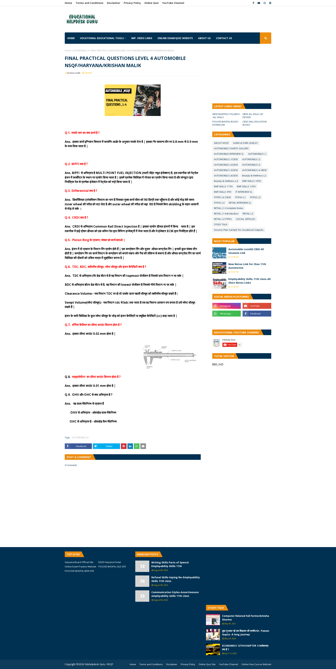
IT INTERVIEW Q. (244, 191)
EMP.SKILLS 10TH (251, 181)
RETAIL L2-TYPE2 (223, 219)
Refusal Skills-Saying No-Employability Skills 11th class (175, 579)
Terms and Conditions (89, 3)
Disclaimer (113, 3)
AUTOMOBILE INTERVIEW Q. (229, 153)
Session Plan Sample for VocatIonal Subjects (238, 229)
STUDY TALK (220, 224)
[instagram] (265, 3)
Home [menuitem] (71, 38)
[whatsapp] (226, 314)
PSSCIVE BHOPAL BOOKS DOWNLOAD (225, 123)
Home (68, 3)
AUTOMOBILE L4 (81, 50)
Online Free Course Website (256, 664)
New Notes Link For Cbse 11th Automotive (247, 265)
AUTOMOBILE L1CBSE (226, 159)
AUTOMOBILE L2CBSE (226, 164)
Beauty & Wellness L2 (254, 175)
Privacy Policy (132, 3)
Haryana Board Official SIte (79, 562)
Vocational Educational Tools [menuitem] (102, 38)
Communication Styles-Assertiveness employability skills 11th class (175, 594)
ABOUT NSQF (221, 143)
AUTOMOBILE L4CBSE (226, 175)
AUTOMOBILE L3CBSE (226, 170)
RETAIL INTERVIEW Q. (240, 202)
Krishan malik (73, 72)
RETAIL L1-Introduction (226, 213)
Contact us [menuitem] (224, 38)
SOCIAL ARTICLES (245, 219)
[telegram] (226, 321)
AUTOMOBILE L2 (251, 159)
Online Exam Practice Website (80, 566)
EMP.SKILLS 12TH (246, 186)
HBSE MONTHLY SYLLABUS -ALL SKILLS (226, 115)
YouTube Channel (173, 3)
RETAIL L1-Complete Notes (228, 208)
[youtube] (259, 3)
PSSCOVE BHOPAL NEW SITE (79, 570)
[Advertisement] (164, 16)
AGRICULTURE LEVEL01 (245, 143)
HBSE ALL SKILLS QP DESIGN (253, 115)
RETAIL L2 (248, 213)
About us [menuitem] (204, 38)
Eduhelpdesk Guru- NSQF (99, 664)
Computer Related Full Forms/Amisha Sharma (245, 617)
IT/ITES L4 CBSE (222, 197)
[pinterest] (269, 3)
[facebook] (253, 3)
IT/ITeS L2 (255, 197)
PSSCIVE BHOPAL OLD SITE (112, 566)
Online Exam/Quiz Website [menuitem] (175, 38)
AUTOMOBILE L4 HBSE (254, 170)
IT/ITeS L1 (240, 197)
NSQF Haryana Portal (109, 562)
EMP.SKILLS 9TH (222, 191)
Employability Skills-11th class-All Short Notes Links (249, 280)
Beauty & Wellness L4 (226, 181)
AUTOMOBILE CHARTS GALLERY (231, 148)
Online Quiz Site (207, 664)
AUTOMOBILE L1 (257, 153)
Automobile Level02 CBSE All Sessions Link (246, 251)
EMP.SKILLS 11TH (223, 186)
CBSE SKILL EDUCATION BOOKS (255, 123)
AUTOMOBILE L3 (251, 164)
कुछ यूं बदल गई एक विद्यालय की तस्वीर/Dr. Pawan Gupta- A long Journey (245, 632)
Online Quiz (151, 3)
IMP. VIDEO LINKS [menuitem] (141, 38)
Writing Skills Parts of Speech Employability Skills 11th (170, 564)
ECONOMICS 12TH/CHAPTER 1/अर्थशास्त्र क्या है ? (245, 647)
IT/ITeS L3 (219, 202)
